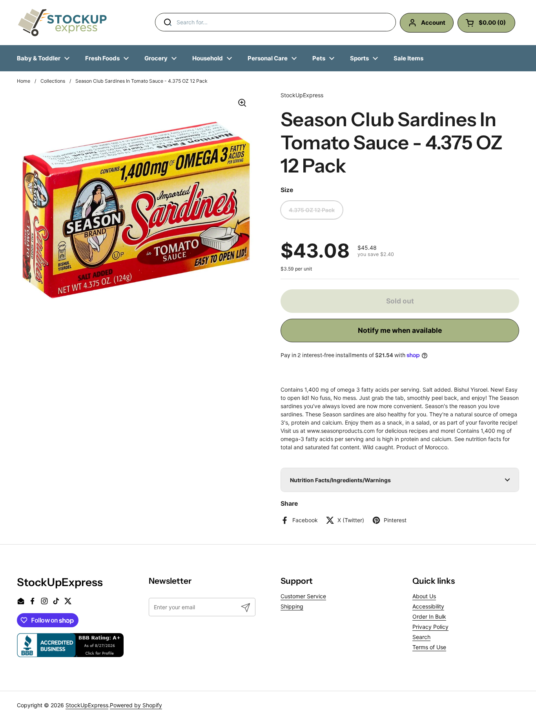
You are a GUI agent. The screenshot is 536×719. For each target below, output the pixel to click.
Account (433, 22)
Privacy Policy (430, 626)
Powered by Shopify (136, 705)
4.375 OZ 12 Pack (312, 210)
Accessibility (428, 606)
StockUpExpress (87, 705)
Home (23, 81)
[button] (400, 480)
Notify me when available (400, 330)
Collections (52, 81)
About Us (424, 596)
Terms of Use (429, 647)
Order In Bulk (429, 616)
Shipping (292, 606)
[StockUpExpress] (62, 22)
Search (421, 637)
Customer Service (303, 596)
